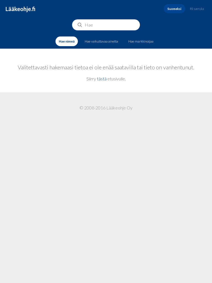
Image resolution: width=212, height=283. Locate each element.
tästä (102, 78)
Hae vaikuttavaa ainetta (101, 41)
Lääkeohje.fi (21, 9)
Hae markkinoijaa (140, 41)
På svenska (197, 9)
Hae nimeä (67, 41)
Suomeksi (174, 9)
